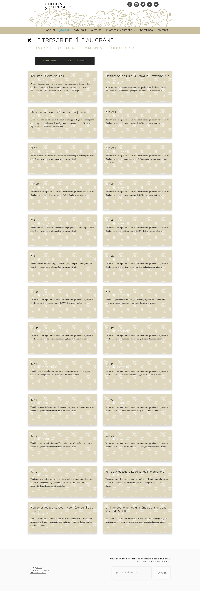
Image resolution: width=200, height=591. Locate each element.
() (171, 28)
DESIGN (36, 568)
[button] (120, 30)
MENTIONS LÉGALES (38, 573)
